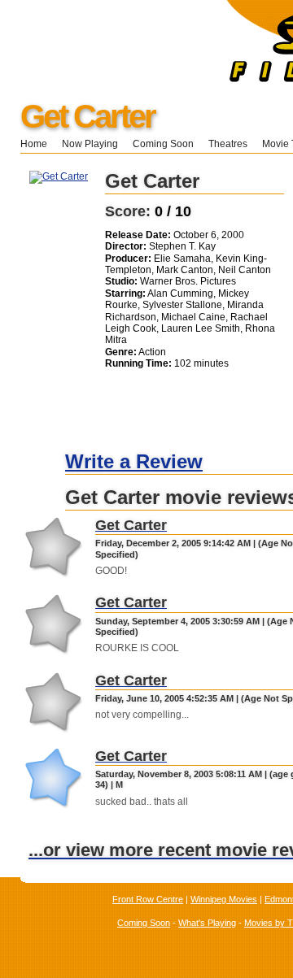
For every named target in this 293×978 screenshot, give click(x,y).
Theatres (227, 144)
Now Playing (90, 144)
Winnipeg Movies (223, 899)
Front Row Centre (147, 899)
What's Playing (207, 923)
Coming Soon (163, 144)
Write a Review (134, 461)
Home (33, 144)
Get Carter (87, 116)
